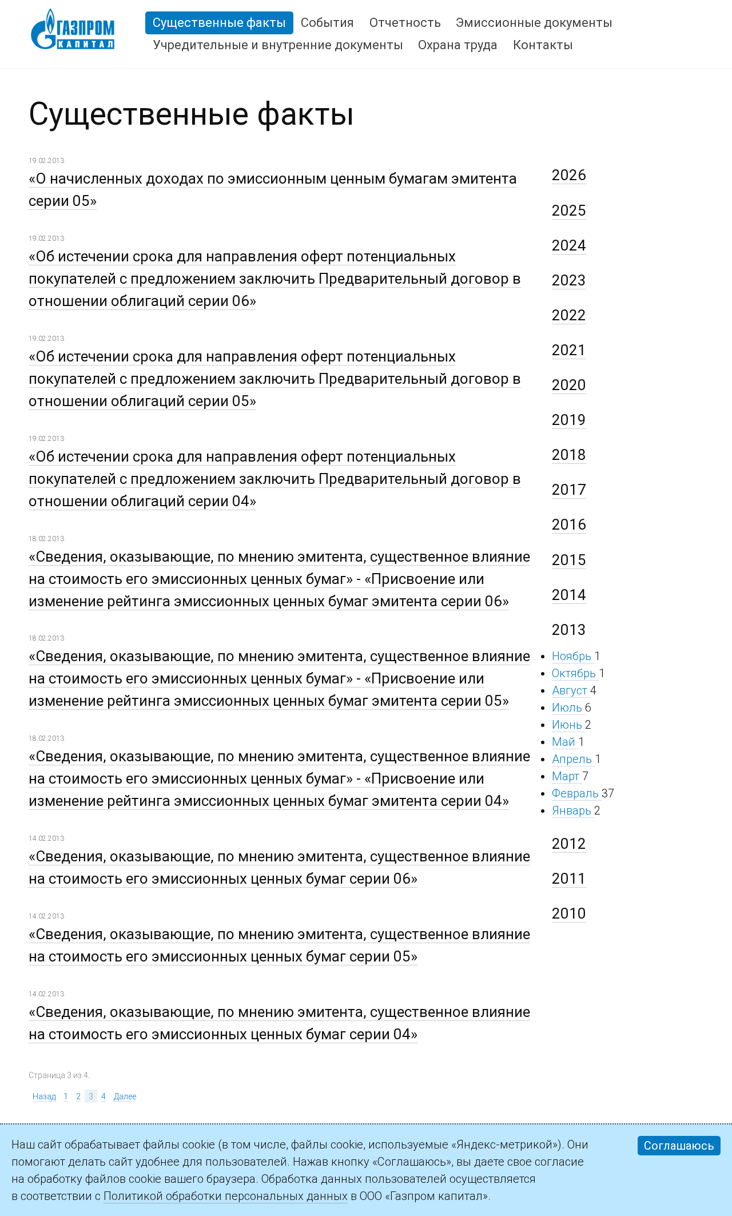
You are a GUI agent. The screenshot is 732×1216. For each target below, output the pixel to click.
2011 (569, 878)
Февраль (577, 793)
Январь (573, 810)
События (327, 22)
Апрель (573, 759)
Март (567, 776)
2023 (569, 280)
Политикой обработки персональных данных (226, 1196)
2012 (569, 843)
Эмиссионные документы (534, 22)
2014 (569, 594)
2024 (569, 245)
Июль (568, 707)
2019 (569, 419)
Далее (125, 1096)
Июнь (568, 725)
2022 (569, 315)
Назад (44, 1096)
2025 (569, 210)
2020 (569, 385)
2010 (569, 913)
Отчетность (405, 22)
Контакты (543, 45)
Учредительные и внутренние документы (278, 45)
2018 (569, 454)
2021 (569, 350)
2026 (569, 175)
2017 (569, 489)
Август (571, 690)
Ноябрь (573, 656)
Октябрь (575, 673)
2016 (569, 524)
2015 (569, 560)
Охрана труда (458, 45)
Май (565, 742)
